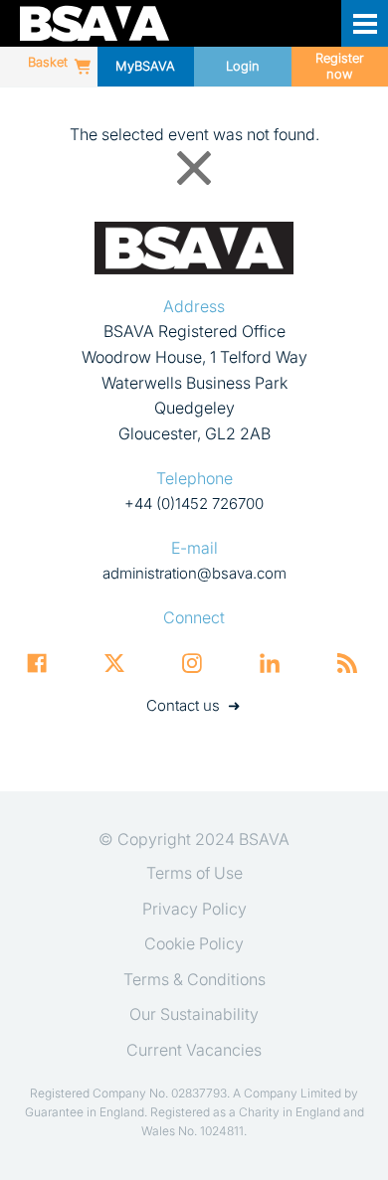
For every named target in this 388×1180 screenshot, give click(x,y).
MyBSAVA (145, 66)
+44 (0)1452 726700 (194, 503)
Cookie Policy (194, 943)
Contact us (183, 705)
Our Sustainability (194, 1014)
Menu (364, 23)
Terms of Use (194, 873)
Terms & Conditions (194, 979)
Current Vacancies (194, 1050)
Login (243, 66)
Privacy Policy (194, 909)
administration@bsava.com (194, 573)
